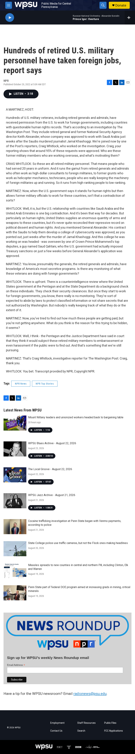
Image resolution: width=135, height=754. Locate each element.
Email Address (16, 665)
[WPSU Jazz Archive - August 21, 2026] (15, 500)
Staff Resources (86, 723)
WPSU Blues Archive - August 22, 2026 (52, 443)
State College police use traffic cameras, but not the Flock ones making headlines (78, 543)
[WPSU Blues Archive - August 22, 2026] (15, 448)
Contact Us (56, 730)
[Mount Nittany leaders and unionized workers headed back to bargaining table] (15, 423)
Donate (120, 5)
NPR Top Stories (45, 383)
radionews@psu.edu (90, 694)
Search (81, 730)
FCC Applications (113, 730)
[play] (9, 18)
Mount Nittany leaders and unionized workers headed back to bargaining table (75, 417)
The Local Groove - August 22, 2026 (50, 469)
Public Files (110, 723)
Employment (57, 723)
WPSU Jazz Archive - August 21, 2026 (51, 495)
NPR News (21, 383)
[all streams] (130, 18)
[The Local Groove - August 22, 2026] (15, 474)
